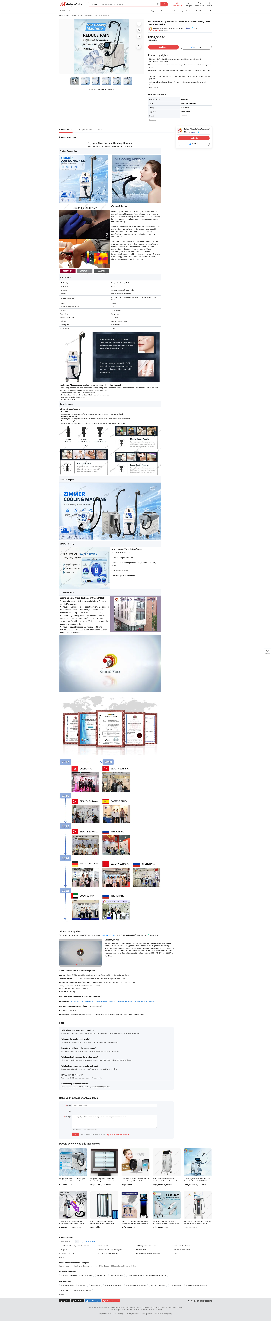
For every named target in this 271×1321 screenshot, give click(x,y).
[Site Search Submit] (164, 4)
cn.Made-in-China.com (155, 1310)
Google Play (78, 1301)
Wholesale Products (135, 1307)
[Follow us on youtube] (204, 1301)
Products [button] (93, 4)
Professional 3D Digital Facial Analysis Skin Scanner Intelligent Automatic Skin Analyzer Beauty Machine (135, 1181)
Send (75, 1134)
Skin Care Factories (67, 1285)
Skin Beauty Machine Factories (136, 1285)
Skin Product (82, 1285)
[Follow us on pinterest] (207, 1301)
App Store (64, 1301)
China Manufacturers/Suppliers (119, 1307)
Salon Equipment (86, 1275)
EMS (175, 1253)
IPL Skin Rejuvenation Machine (156, 1275)
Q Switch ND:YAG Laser (67, 1253)
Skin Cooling (65, 1290)
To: (70, 1111)
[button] (158, 4)
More (61, 1294)
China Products (103, 1307)
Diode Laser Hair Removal (182, 1246)
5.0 (187, 132)
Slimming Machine (136, 1001)
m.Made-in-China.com (140, 1310)
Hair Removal (86, 1001)
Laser (78, 1001)
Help (173, 11)
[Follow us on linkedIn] (210, 1301)
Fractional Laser (141, 1250)
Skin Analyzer (101, 1275)
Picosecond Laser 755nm (182, 1250)
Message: (68, 1117)
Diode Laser (107, 1001)
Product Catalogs (89, 1241)
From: (69, 1105)
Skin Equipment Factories (113, 1285)
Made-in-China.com (126, 1310)
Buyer (163, 11)
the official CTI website (109, 935)
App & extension (186, 11)
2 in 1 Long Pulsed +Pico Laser (146, 1246)
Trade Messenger (93, 1301)
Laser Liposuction (150, 1001)
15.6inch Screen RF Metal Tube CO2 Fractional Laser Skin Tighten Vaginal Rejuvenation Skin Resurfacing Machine (72, 1223)
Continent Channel (160, 1307)
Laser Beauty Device (116, 1275)
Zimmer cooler (102, 1246)
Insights (180, 1307)
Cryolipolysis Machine (135, 1275)
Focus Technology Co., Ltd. (121, 1314)
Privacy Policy (168, 1314)
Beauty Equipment (86, 15)
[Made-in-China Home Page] (70, 4)
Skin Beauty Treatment (158, 1285)
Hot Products (92, 1307)
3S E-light (62, 1250)
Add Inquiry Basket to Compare (101, 89)
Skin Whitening (95, 1285)
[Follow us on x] (198, 1301)
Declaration (157, 1314)
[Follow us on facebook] (195, 1301)
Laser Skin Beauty (176, 1285)
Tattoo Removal (97, 1001)
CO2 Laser (116, 1001)
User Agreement (147, 1314)
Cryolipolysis (125, 1001)
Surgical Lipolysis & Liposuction (107, 1253)
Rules (210, 11)
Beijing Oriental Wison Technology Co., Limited (168, 28)
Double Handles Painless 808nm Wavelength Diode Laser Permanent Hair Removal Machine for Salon (166, 1181)
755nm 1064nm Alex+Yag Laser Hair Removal (74, 1246)
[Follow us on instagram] (201, 1301)
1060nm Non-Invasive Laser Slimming (148, 1253)
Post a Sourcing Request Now (118, 1134)
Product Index (172, 1307)
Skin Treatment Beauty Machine (196, 1285)
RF (75, 1001)
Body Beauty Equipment (69, 1275)
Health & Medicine (71, 15)
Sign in (209, 6)
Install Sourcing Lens (112, 1301)
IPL (72, 1001)
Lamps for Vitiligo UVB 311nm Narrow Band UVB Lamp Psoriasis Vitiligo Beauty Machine (103, 1181)
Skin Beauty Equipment (101, 15)
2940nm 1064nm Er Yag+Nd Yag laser (109, 1250)
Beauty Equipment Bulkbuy (82, 1290)
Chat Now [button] (197, 47)
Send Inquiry (163, 47)
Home (61, 15)
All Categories (66, 11)
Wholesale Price (148, 1307)
